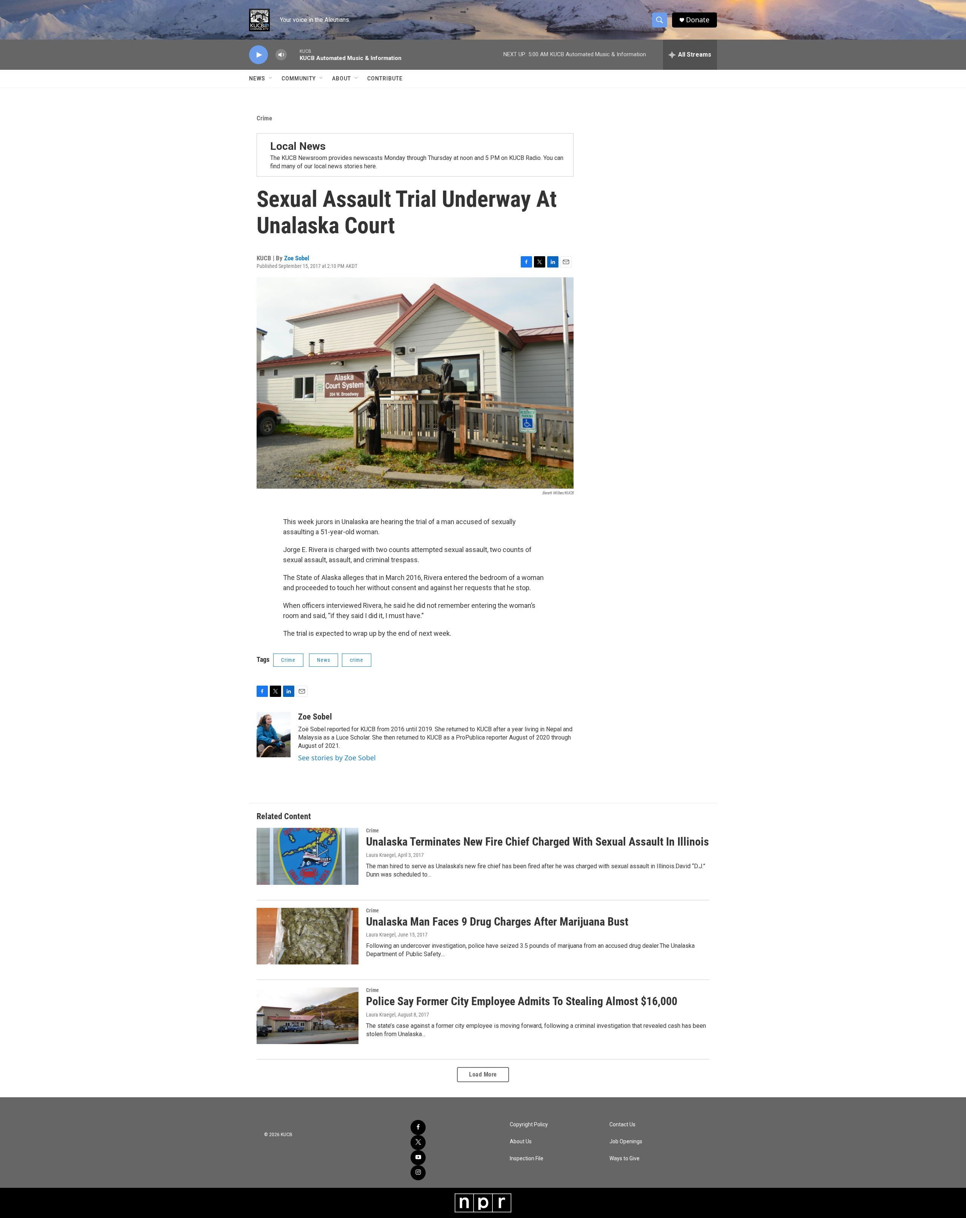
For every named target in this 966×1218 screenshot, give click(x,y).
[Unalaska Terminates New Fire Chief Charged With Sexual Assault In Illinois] (307, 856)
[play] (258, 55)
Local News (298, 146)
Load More (483, 1074)
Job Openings (625, 1141)
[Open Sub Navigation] (271, 78)
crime (356, 660)
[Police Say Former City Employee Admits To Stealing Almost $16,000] (307, 1015)
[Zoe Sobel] (274, 734)
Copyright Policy (529, 1124)
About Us (521, 1141)
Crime (264, 118)
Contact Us (622, 1124)
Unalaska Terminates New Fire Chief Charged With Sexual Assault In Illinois (537, 841)
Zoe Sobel (296, 258)
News (257, 78)
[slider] (293, 54)
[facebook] (418, 1127)
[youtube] (418, 1157)
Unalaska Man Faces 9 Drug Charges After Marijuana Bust (497, 921)
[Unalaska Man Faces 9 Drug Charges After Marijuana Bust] (307, 936)
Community (298, 78)
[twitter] (418, 1142)
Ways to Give (624, 1158)
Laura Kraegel (380, 855)
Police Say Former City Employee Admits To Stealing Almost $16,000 (521, 1001)
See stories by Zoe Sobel (337, 757)
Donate (697, 20)
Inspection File (526, 1158)
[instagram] (418, 1172)
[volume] (281, 54)
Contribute (385, 78)
